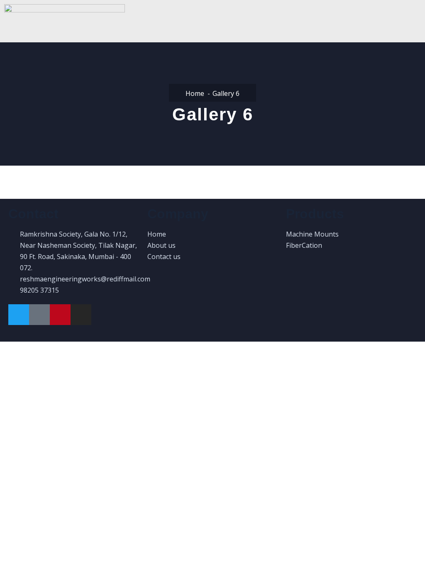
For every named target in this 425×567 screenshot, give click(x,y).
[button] (276, 23)
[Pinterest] (60, 314)
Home (195, 93)
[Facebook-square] (39, 314)
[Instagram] (81, 314)
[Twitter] (18, 314)
